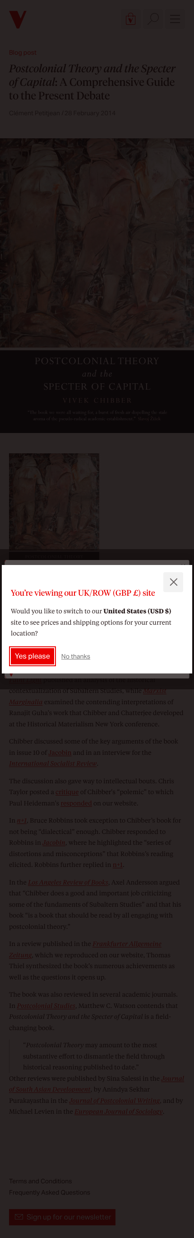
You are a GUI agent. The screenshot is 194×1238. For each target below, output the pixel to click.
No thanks (75, 656)
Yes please (32, 656)
